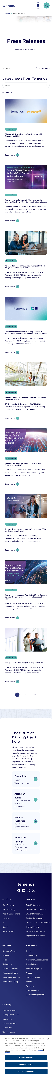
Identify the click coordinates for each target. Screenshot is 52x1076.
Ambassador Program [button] (35, 994)
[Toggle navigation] (38, 5)
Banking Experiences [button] (34, 918)
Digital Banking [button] (9, 909)
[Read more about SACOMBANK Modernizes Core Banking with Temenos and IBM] (26, 128)
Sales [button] (5, 959)
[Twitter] (33, 890)
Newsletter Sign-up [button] (10, 981)
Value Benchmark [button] (33, 990)
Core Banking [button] (8, 905)
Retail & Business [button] (33, 905)
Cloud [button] (5, 926)
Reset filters (44, 68)
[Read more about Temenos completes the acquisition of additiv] (26, 656)
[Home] (8, 5)
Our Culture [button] (7, 1027)
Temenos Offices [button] (9, 1032)
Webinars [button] (30, 986)
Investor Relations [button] (10, 1023)
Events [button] (29, 981)
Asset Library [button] (31, 955)
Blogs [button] (28, 951)
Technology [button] (7, 964)
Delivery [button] (6, 955)
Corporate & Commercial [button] (36, 909)
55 (35, 695)
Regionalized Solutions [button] (35, 935)
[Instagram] (29, 890)
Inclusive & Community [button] (35, 931)
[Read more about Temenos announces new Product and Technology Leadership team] (26, 391)
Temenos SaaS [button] (8, 931)
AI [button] (3, 922)
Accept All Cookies (25, 1071)
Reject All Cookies (26, 1064)
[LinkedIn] (24, 890)
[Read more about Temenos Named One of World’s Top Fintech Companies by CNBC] (26, 457)
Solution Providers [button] (10, 968)
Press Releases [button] (32, 964)
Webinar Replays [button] (33, 977)
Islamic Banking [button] (32, 926)
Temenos (6, 13)
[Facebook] (19, 890)
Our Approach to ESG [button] (11, 1014)
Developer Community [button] (12, 977)
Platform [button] (6, 918)
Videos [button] (29, 972)
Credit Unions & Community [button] (37, 922)
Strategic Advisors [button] (10, 972)
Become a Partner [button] (10, 951)
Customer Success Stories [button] (37, 959)
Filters (6, 68)
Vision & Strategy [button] (9, 1010)
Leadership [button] (7, 1019)
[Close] (48, 1038)
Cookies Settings (26, 1057)
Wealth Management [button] (11, 913)
